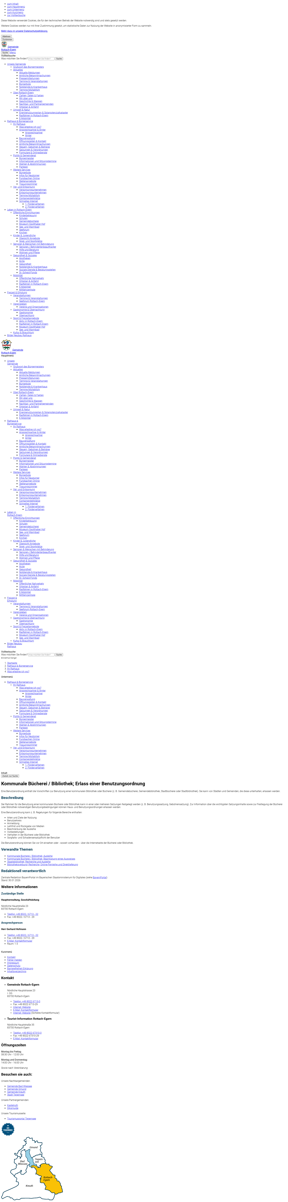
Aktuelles (18, 69)
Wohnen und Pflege (29, 252)
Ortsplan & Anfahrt (29, 107)
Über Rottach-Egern (23, 92)
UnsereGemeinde (12, 362)
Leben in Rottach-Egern (19, 209)
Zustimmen (7, 39)
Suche (59, 59)
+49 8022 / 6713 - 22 (22, 914)
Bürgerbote (25, 84)
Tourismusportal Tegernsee (21, 1118)
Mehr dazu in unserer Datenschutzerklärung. (24, 31)
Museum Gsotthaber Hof (32, 224)
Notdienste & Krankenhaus (33, 87)
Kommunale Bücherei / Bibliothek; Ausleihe (29, 856)
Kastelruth (12, 1105)
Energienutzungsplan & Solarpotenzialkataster (43, 112)
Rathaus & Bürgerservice (20, 121)
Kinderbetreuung (28, 215)
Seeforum (24, 229)
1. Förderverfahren (34, 204)
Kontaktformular (19, 940)
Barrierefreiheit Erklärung (20, 968)
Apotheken (24, 258)
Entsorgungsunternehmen (32, 192)
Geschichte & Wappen (30, 101)
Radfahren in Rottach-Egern (33, 115)
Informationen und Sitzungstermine (37, 161)
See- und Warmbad (29, 226)
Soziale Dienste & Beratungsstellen (37, 269)
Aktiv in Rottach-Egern (31, 321)
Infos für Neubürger (29, 175)
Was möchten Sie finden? (14, 58)
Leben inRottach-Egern (14, 514)
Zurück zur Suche (10, 776)
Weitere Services (21, 169)
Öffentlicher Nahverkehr (31, 278)
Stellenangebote (27, 181)
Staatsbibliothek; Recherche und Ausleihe (29, 861)
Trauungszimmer (28, 184)
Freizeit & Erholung (17, 292)
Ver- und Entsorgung (24, 186)
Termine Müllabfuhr (29, 89)
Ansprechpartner (34, 132)
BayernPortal (99, 877)
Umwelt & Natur (21, 109)
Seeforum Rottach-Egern (32, 301)
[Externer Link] (144, 1129)
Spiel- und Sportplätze (30, 241)
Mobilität (18, 275)
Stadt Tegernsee (15, 1094)
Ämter (28, 135)
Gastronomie (26, 312)
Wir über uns (25, 98)
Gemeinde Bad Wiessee (19, 1086)
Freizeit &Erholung (12, 599)
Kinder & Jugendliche (24, 235)
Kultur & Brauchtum (23, 332)
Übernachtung (26, 315)
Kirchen (23, 232)
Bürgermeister (26, 158)
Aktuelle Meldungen (29, 72)
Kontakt (11, 957)
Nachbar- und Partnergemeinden (36, 104)
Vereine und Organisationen (33, 306)
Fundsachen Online (29, 178)
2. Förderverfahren (34, 206)
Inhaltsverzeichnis (16, 971)
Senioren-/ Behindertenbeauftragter (37, 246)
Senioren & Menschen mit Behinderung (33, 244)
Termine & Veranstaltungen (33, 81)
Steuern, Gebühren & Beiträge (34, 146)
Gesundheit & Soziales (25, 255)
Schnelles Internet (28, 201)
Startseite (12, 663)
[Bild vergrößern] (144, 1169)
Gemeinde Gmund (16, 1089)
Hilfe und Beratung (29, 249)
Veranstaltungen (22, 295)
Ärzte (22, 261)
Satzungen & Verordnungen (33, 149)
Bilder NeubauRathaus (14, 645)
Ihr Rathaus (19, 124)
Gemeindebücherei (29, 221)
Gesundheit (25, 264)
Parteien (23, 166)
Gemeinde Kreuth (16, 1091)
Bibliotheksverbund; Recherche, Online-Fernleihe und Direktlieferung (42, 864)
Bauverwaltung (27, 138)
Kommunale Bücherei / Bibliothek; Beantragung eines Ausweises (41, 858)
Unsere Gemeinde (16, 64)
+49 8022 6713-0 (26, 1001)
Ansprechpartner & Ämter (32, 129)
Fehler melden (14, 960)
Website (22, 1007)
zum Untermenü (15, 9)
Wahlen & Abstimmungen (32, 164)
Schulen (23, 218)
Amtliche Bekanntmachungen (34, 75)
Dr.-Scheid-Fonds (28, 272)
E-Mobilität (25, 118)
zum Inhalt (12, 3)
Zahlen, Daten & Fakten (31, 95)
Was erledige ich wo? (30, 126)
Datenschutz (13, 965)
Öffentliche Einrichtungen (26, 212)
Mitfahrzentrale (27, 289)
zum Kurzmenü (15, 12)
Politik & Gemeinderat (24, 155)
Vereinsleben (20, 304)
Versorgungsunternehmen (32, 189)
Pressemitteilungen (29, 78)
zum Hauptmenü (16, 6)
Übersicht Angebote (29, 238)
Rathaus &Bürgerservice (14, 422)
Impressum (13, 962)
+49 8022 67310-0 (27, 1032)
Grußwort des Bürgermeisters (28, 67)
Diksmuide (12, 1108)
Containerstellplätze (29, 198)
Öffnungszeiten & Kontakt (32, 141)
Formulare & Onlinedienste (33, 152)
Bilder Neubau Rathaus (19, 335)
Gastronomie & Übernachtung (29, 309)
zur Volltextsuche (16, 15)
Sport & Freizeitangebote (26, 318)
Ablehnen (6, 36)
